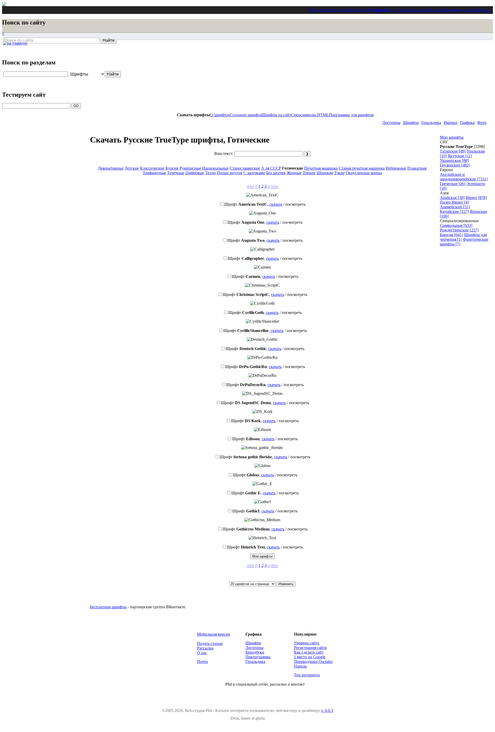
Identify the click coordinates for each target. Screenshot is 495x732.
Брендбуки (254, 652)
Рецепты (436, 10)
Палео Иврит (454, 202)
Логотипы (391, 122)
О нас (202, 653)
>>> (274, 186)
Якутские (460, 156)
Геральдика (431, 122)
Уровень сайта (306, 643)
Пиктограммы (257, 657)
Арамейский (455, 207)
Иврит (476, 197)
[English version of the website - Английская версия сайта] (4, 5)
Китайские (454, 211)
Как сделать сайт (309, 652)
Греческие (452, 183)
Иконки (450, 122)
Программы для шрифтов (351, 115)
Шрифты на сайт (276, 115)
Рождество (464, 10)
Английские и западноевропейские (464, 176)
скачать (275, 204)
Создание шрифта (245, 115)
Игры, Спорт (396, 10)
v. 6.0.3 (327, 710)
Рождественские (459, 230)
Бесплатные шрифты (108, 607)
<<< (250, 186)
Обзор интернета (323, 10)
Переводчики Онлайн (313, 661)
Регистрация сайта (310, 647)
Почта (202, 661)
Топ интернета (307, 675)
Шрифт (245, 204)
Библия (482, 10)
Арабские (452, 197)
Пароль (300, 666)
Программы (418, 10)
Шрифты (411, 122)
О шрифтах (220, 115)
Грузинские (455, 165)
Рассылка (205, 648)
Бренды (451, 234)
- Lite (342, 10)
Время (449, 10)
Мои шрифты (452, 137)
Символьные (456, 225)
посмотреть (295, 204)
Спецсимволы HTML (310, 115)
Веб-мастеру (358, 10)
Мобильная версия (213, 634)
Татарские (453, 151)
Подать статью (210, 643)
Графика (377, 10)
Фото (481, 122)
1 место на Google (309, 657)
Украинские (454, 160)
